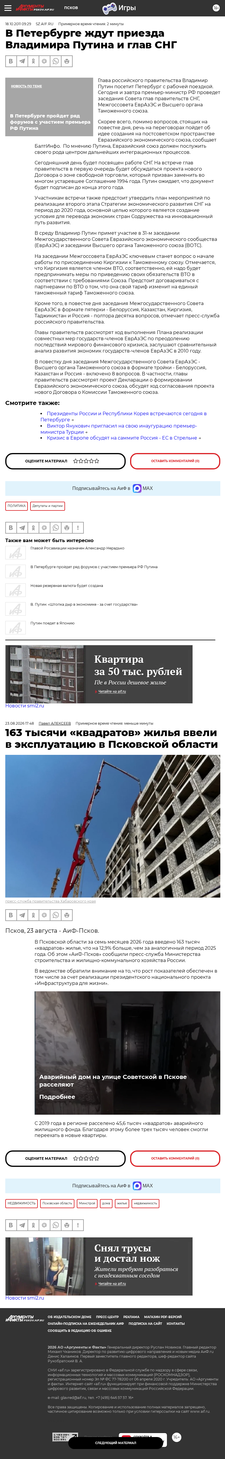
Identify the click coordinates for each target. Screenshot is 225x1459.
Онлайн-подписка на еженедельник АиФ (86, 1324)
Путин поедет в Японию (52, 623)
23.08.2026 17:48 (19, 723)
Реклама (131, 1317)
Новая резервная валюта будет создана (66, 585)
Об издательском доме (69, 1317)
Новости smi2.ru (24, 706)
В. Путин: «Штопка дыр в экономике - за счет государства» (84, 604)
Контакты (176, 1324)
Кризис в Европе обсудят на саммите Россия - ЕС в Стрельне (122, 438)
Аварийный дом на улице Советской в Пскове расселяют (113, 1080)
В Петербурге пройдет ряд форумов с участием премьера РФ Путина (94, 567)
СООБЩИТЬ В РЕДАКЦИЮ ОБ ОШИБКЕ (80, 1331)
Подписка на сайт (145, 1324)
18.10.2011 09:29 (18, 24)
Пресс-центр (107, 1317)
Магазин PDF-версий (163, 1317)
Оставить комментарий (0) (175, 461)
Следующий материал (115, 1443)
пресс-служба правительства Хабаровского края (50, 901)
